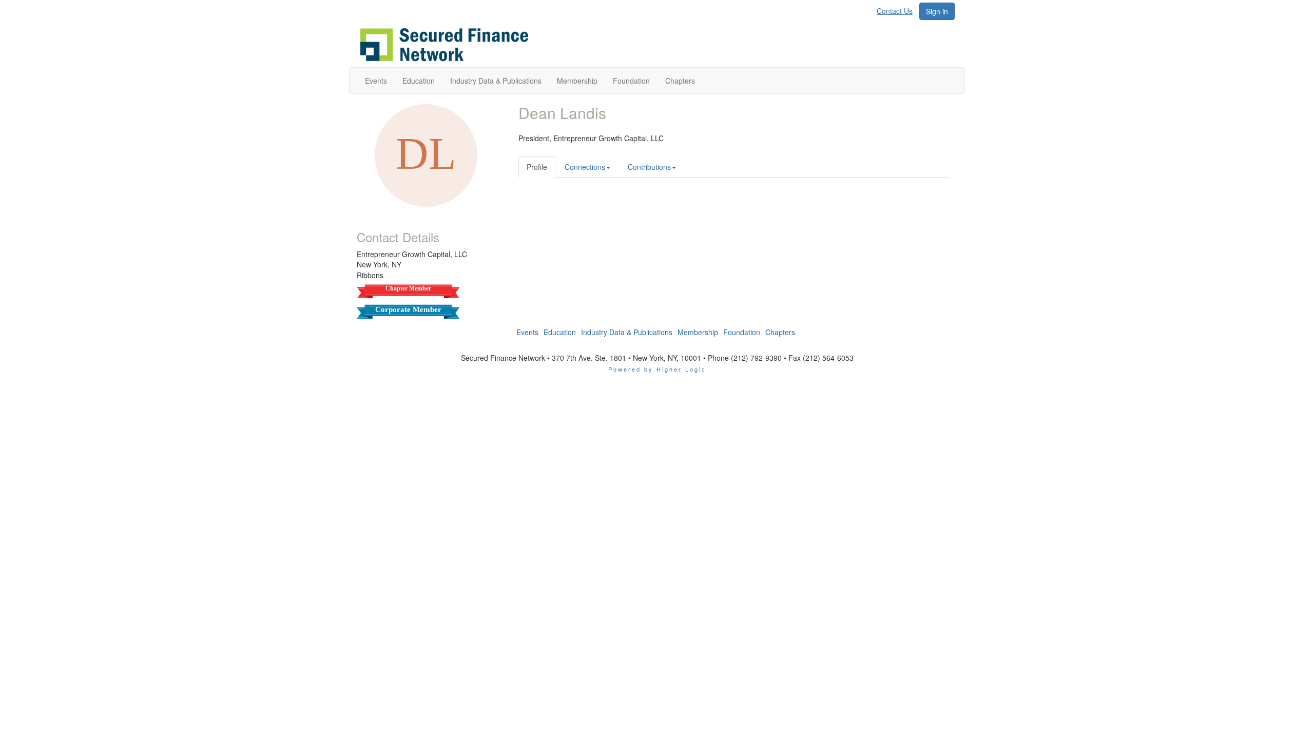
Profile (537, 167)
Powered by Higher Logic (657, 369)
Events (527, 332)
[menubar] (897, 9)
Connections (585, 167)
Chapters (780, 332)
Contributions (649, 167)
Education (560, 332)
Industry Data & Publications (626, 332)
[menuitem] (897, 9)
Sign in (937, 11)
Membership (698, 332)
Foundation (741, 332)
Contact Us (895, 11)
